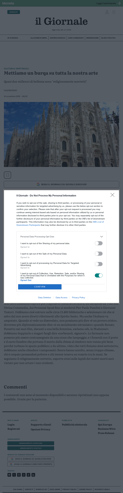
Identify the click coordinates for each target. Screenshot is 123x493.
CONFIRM (39, 287)
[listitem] (61, 236)
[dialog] (61, 246)
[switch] (99, 243)
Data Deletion (44, 297)
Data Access (61, 297)
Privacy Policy (78, 297)
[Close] (113, 196)
